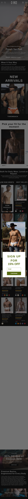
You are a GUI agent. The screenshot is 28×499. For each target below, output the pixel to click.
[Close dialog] (24, 223)
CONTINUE (14, 273)
